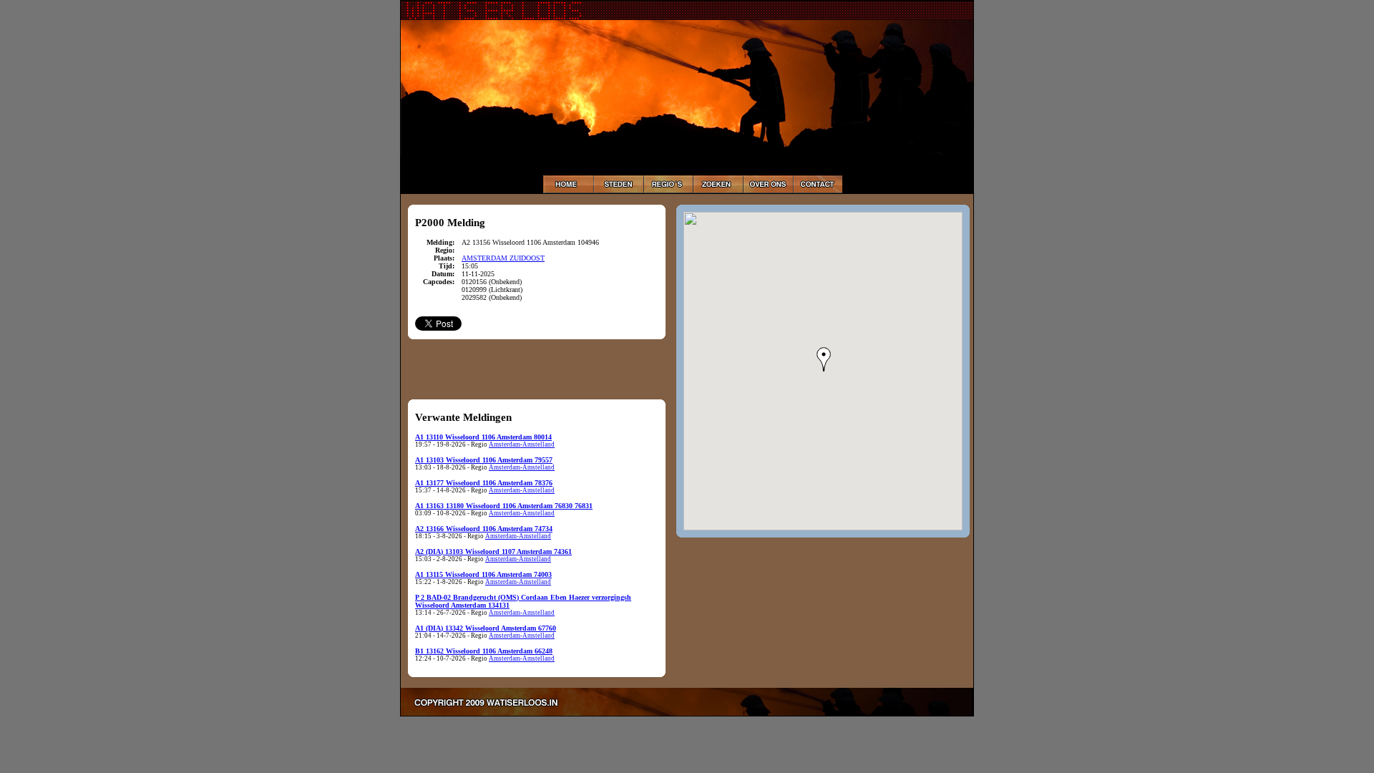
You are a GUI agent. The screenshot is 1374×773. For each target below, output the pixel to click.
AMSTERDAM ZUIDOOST (503, 258)
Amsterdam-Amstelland (522, 444)
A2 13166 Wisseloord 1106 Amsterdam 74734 (483, 529)
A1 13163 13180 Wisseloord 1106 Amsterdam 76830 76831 (504, 506)
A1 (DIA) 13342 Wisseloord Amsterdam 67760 (485, 628)
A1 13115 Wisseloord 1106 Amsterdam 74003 (483, 574)
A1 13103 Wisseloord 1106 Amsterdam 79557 (483, 460)
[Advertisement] (536, 368)
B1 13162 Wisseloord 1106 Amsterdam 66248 (483, 651)
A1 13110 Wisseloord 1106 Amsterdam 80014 (483, 437)
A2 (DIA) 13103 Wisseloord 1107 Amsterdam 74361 (493, 551)
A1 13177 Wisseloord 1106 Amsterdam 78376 (483, 483)
